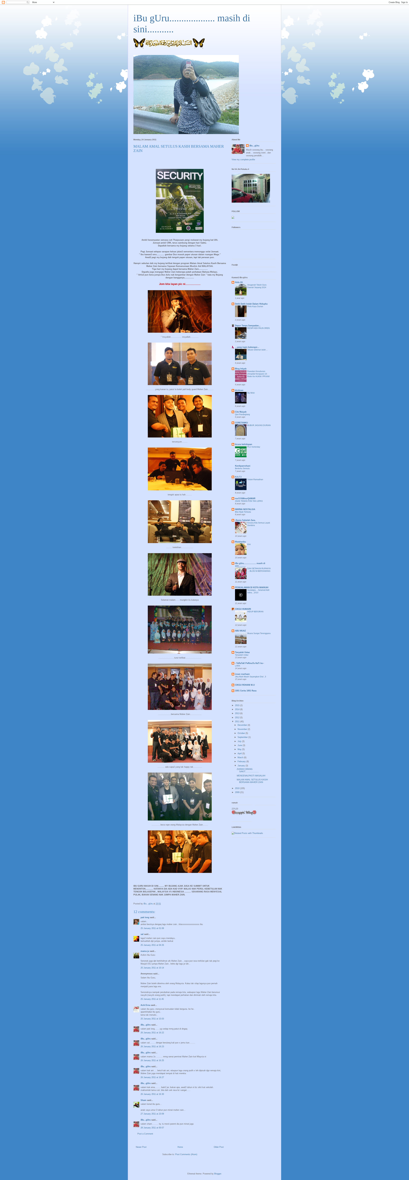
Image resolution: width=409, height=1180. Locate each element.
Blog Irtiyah (241, 369)
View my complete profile (243, 159)
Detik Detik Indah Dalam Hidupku (251, 304)
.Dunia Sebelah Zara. (245, 520)
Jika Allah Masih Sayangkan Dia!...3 (250, 677)
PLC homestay (253, 447)
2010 (237, 788)
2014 (237, 709)
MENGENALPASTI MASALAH (251, 775)
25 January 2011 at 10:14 (152, 968)
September (243, 737)
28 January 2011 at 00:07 (152, 1127)
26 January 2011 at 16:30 (152, 1094)
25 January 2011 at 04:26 (152, 945)
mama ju (145, 951)
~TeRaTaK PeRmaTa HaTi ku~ (249, 663)
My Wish (251, 393)
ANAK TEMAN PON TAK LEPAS (249, 501)
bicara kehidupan (243, 444)
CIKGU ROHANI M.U (245, 685)
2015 (237, 705)
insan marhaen (242, 674)
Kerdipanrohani (242, 466)
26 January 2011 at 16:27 (152, 1077)
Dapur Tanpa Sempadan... (248, 325)
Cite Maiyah (241, 412)
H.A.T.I (238, 477)
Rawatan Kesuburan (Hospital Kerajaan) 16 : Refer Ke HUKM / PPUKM (258, 374)
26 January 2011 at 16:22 (152, 1032)
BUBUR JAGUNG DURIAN (259, 425)
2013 (237, 713)
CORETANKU (241, 423)
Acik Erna (145, 1005)
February (242, 761)
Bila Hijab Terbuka (243, 512)
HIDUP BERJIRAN (255, 612)
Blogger (217, 1173)
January (242, 765)
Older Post (219, 1147)
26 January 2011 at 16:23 (152, 1046)
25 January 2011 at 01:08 (152, 928)
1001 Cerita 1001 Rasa (245, 690)
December (243, 725)
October (242, 733)
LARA (237, 666)
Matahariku (240, 542)
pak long (145, 917)
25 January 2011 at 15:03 (152, 1019)
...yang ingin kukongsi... (247, 347)
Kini (249, 544)
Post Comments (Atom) (186, 1154)
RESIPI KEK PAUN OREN (258, 328)
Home (180, 1147)
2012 (237, 717)
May (240, 749)
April (240, 753)
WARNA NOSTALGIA (245, 509)
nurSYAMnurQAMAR (245, 498)
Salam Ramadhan (255, 479)
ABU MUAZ (240, 631)
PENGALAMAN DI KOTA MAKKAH (251, 587)
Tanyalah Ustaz (242, 652)
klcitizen (239, 390)
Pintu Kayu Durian (255, 306)
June (240, 745)
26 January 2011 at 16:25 (152, 1060)
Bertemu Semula (242, 468)
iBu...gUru (146, 1025)
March (241, 757)
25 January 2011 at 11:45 (152, 999)
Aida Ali (239, 282)
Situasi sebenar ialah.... (257, 350)
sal (142, 934)
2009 (237, 792)
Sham (143, 1100)
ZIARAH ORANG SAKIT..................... (248, 770)
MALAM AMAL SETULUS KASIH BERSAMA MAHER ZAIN (252, 780)
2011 (237, 721)
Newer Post (141, 1147)
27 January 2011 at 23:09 (152, 1114)
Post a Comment (145, 1134)
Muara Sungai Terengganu (259, 633)
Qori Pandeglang (242, 414)
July (240, 741)
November (243, 729)
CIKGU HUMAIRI (243, 609)
